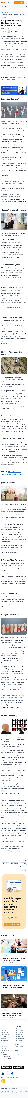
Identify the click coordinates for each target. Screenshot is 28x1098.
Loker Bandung (19, 1032)
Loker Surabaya (19, 1030)
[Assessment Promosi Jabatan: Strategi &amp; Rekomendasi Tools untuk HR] (14, 1001)
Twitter (24, 863)
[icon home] (2, 12)
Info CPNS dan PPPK (6, 1056)
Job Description (5, 1050)
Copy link (6, 863)
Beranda (3, 1028)
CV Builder (3, 1036)
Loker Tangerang (19, 1038)
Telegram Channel (19, 1052)
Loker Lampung (19, 1040)
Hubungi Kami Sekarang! (12, 924)
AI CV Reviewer (5, 1040)
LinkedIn (23, 867)
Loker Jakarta (18, 1028)
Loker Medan (18, 1034)
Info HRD (6, 12)
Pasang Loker (18, 2)
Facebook (15, 863)
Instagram (17, 1050)
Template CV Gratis (6, 1038)
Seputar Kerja (4, 1046)
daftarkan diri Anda (10, 841)
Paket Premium (5, 1034)
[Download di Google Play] (6, 1067)
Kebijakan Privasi (5, 1096)
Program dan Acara (6, 1058)
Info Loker (3, 1030)
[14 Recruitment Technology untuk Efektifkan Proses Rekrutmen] (14, 973)
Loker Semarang (19, 1036)
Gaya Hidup (4, 1054)
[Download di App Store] (18, 1067)
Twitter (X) (17, 1056)
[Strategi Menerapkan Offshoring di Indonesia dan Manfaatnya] (14, 946)
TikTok (16, 1058)
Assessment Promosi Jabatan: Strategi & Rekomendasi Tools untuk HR (12, 1015)
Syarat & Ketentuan (14, 1096)
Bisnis (2, 1052)
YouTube (17, 1060)
